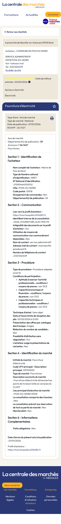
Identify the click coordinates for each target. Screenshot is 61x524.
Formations (11, 15)
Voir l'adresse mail (14, 63)
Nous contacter (12, 485)
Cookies (31, 510)
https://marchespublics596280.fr (24, 449)
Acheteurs (30, 503)
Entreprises (51, 489)
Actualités (32, 15)
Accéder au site (13, 70)
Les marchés (10, 489)
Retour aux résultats (17, 31)
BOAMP (11, 127)
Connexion (53, 14)
